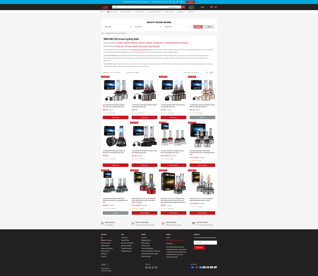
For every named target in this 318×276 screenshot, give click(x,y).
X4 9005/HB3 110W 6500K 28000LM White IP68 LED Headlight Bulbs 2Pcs (202, 106)
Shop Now (190, 1)
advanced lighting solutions (140, 49)
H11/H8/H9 (119, 43)
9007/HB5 (142, 43)
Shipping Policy (146, 240)
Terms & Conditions (147, 248)
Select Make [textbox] (138, 26)
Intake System (139, 12)
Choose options (173, 165)
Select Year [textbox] (108, 26)
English (104, 264)
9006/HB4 (134, 43)
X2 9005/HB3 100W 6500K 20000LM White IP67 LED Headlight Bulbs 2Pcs (114, 151)
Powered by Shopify (106, 270)
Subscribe (199, 247)
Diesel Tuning (169, 12)
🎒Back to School (112, 12)
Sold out (202, 117)
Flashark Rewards (126, 248)
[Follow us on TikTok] (156, 267)
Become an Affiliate (127, 243)
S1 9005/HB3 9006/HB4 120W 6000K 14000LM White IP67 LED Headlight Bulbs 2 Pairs (115, 200)
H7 (164, 43)
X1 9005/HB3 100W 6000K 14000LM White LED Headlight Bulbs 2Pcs (144, 151)
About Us (191, 12)
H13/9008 (169, 43)
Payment (144, 237)
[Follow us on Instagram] (150, 267)
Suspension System (154, 12)
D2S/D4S (175, 43)
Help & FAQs (125, 240)
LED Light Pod (119, 46)
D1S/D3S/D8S (183, 43)
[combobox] (118, 27)
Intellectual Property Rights (149, 253)
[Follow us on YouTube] (153, 267)
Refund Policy (145, 243)
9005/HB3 (127, 43)
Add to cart (115, 117)
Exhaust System (125, 12)
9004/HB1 (149, 43)
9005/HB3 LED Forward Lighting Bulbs (116, 33)
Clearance (180, 12)
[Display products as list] (213, 72)
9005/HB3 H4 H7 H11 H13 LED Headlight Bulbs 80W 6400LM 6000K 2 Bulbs (201, 199)
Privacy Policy (145, 245)
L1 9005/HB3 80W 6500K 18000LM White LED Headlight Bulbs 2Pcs (173, 106)
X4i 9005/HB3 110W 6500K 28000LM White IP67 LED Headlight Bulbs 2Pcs (114, 106)
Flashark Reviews (126, 251)
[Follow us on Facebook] (146, 267)
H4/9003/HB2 (157, 43)
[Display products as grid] (211, 72)
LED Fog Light (143, 46)
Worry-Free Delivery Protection (150, 251)
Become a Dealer (126, 245)
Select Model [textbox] (168, 26)
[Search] (183, 7)
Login (202, 7)
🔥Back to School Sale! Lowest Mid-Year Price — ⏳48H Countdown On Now (145, 2)
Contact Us (124, 237)
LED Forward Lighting (131, 46)
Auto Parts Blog (146, 256)
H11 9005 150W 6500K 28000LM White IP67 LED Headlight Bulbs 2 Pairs (172, 151)
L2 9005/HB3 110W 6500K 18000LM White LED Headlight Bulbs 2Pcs (144, 106)
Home (102, 33)
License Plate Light (154, 46)
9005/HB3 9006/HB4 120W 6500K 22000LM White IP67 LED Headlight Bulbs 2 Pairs (202, 152)
